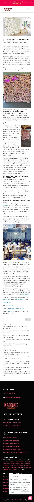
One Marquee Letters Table (12, 426)
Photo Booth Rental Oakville (10, 367)
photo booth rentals (18, 299)
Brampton (17, 463)
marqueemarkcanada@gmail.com (15, 308)
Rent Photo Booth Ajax (9, 357)
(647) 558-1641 (10, 305)
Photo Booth (23, 42)
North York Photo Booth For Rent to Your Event (15, 372)
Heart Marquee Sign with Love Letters (15, 452)
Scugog (26, 467)
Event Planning (15, 42)
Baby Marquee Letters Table (12, 423)
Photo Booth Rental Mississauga (11, 352)
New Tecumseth (25, 463)
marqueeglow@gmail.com (13, 397)
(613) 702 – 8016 (10, 393)
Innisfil (12, 463)
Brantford (5, 465)
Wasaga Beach (18, 465)
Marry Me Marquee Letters (11, 443)
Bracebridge (20, 461)
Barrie (11, 467)
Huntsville (27, 461)
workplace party (7, 70)
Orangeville (6, 467)
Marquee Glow (7, 302)
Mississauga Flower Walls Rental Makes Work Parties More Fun (16, 40)
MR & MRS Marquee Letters (11, 446)
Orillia (11, 465)
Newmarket (27, 465)
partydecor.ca (6, 205)
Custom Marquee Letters (11, 441)
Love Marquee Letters (10, 438)
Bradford (11, 461)
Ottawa (15, 467)
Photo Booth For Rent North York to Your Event (15, 361)
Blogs (5, 491)
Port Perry (20, 467)
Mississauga (6, 463)
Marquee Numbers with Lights (12, 449)
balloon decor (6, 299)
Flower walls (7, 477)
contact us (9, 311)
